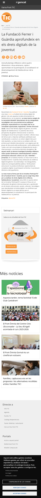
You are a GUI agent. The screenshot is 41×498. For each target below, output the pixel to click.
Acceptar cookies (19, 493)
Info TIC (6, 409)
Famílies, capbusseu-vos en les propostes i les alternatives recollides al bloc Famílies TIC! (20, 381)
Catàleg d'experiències (11, 420)
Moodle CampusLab (10, 448)
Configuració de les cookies (20, 482)
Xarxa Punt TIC (8, 7)
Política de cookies (11, 476)
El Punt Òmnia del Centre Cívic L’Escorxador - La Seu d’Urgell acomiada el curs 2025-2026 (17, 326)
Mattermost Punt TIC (11, 444)
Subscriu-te (11, 246)
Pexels (26, 106)
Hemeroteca (11, 252)
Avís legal (8, 473)
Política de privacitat (11, 470)
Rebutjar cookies (19, 488)
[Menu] (4, 2)
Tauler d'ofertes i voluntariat (13, 423)
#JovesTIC (12, 198)
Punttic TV (7, 416)
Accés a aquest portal (11, 440)
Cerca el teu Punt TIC (11, 427)
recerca (10, 114)
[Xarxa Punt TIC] (7, 17)
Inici (2, 25)
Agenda (6, 412)
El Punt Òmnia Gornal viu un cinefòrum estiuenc (16, 354)
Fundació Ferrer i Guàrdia (20, 112)
